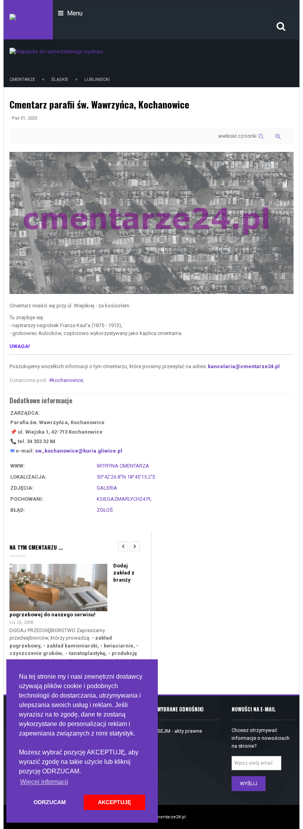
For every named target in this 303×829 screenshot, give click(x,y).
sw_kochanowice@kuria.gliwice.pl (78, 451)
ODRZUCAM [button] (50, 802)
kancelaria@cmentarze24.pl (244, 366)
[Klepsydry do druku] (56, 51)
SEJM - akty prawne (179, 731)
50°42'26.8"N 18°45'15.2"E (126, 477)
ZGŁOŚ (105, 510)
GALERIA (107, 488)
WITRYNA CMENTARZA (123, 466)
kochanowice (67, 380)
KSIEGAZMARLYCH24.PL (124, 499)
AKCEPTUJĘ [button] (114, 802)
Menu (73, 13)
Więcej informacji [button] (44, 781)
